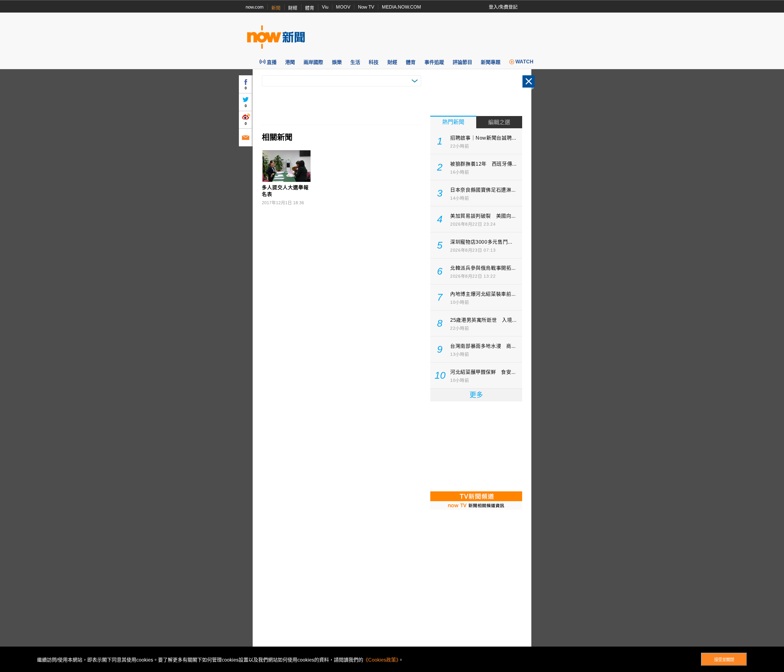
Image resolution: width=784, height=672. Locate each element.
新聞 (276, 7)
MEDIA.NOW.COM (401, 6)
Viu (325, 6)
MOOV (343, 6)
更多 (476, 395)
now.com (255, 6)
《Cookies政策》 (380, 660)
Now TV (366, 6)
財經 (292, 7)
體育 (309, 7)
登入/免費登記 (503, 6)
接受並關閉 (724, 659)
